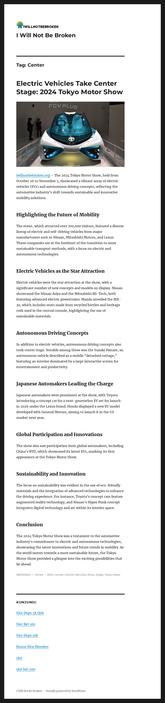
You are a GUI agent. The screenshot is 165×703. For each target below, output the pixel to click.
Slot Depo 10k (27, 635)
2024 (50, 574)
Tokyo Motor (112, 574)
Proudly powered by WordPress (66, 691)
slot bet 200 (25, 669)
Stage (99, 574)
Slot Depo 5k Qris (30, 613)
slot (19, 658)
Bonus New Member (32, 647)
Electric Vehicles (75, 574)
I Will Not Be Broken (46, 35)
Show (91, 574)
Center (39, 574)
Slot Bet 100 (25, 624)
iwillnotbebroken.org (33, 175)
